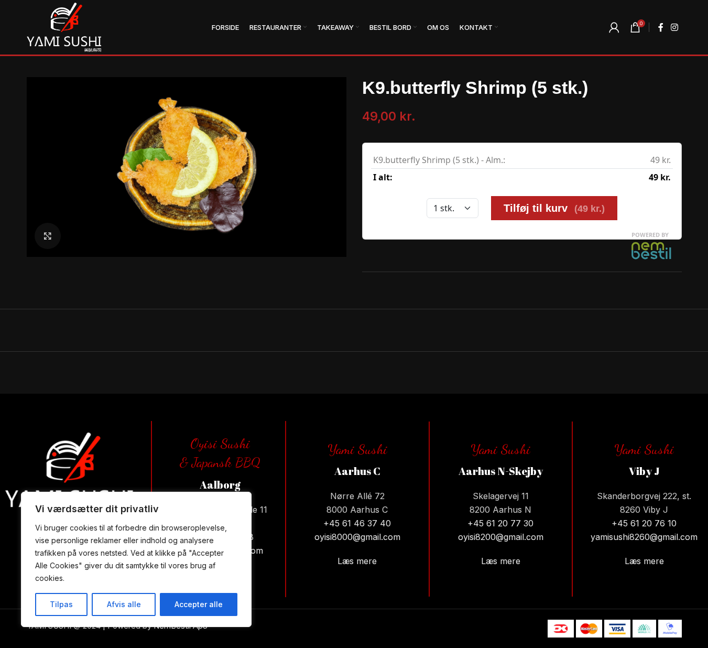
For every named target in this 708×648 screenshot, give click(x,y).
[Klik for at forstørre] (48, 236)
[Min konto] (614, 27)
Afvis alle (124, 604)
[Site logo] (64, 26)
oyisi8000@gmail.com (357, 537)
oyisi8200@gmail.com (500, 537)
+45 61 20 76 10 (644, 523)
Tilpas (61, 604)
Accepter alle (199, 604)
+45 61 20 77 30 (500, 523)
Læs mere (357, 561)
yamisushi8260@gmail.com (644, 537)
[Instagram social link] (674, 27)
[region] (136, 559)
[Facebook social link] (661, 27)
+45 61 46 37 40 (357, 523)
